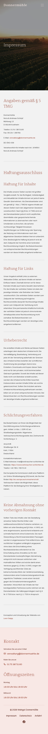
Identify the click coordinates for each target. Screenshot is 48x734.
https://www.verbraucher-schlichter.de (27, 465)
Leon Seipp (8, 618)
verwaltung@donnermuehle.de (22, 138)
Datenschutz (25, 715)
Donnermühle (15, 5)
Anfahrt (38, 715)
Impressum (11, 715)
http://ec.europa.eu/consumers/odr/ (24, 479)
